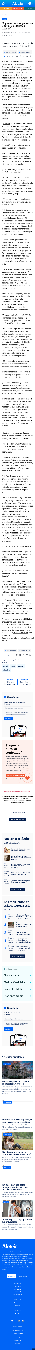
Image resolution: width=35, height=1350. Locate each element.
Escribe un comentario (17, 819)
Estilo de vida (17, 1292)
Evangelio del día (13, 989)
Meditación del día (14, 982)
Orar (28, 8)
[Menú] (6, 3)
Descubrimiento (17, 1294)
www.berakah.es (21, 632)
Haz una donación (18, 1330)
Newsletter (17, 1303)
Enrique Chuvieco (23, 32)
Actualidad (5, 15)
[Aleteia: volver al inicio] (17, 3)
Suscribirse (11, 1276)
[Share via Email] (27, 56)
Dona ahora (16, 8)
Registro (6, 8)
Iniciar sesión (23, 1276)
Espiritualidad (17, 1289)
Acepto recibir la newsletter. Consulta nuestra (17, 713)
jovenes (6, 1202)
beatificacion (7, 1102)
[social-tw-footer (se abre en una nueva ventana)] (19, 1321)
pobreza (20, 666)
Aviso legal (17, 1337)
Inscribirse (8, 718)
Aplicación (17, 1305)
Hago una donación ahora (14, 775)
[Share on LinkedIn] (20, 56)
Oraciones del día (13, 996)
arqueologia (7, 1167)
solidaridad (6, 670)
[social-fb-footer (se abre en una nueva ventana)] (16, 1321)
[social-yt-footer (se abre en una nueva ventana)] (12, 1321)
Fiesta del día (11, 975)
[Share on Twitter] (24, 56)
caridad (5, 666)
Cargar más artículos (17, 889)
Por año (17, 1314)
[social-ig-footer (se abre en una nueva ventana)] (23, 1321)
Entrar (23, 812)
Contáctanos (17, 1340)
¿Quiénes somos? (17, 1333)
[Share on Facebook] (17, 56)
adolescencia (7, 1135)
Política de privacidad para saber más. (15, 714)
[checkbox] (4, 712)
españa (13, 666)
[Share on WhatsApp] (30, 56)
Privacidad (17, 1344)
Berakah (6, 123)
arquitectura (7, 1064)
